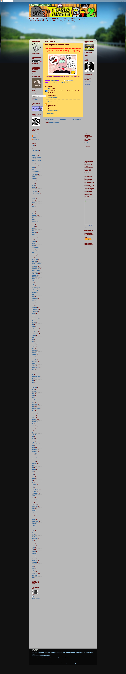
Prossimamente (35, 460)
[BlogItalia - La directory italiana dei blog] (36, 599)
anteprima (34, 187)
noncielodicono (34, 404)
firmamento (34, 322)
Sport (33, 527)
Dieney (33, 280)
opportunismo (34, 427)
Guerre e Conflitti (35, 343)
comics (33, 239)
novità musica (34, 414)
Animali (33, 183)
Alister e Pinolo (35, 174)
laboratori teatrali (35, 371)
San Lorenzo (34, 491)
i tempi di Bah (34, 350)
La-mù (33, 369)
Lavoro (33, 373)
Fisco (33, 324)
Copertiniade (34, 254)
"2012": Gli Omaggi (35, 150)
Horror (33, 348)
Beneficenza (34, 210)
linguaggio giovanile (36, 376)
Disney (33, 286)
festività (33, 313)
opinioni (33, 425)
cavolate (33, 226)
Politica (33, 447)
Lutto (33, 380)
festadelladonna (35, 311)
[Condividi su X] (70, 80)
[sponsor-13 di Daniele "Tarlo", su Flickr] (34, 73)
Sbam (33, 502)
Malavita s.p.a (34, 384)
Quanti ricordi (34, 463)
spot (32, 529)
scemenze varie (59, 82)
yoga (33, 577)
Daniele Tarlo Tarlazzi (88, 81)
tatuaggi (33, 547)
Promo (33, 455)
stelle (33, 540)
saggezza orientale (35, 486)
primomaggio (34, 453)
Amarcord (34, 178)
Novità (33, 412)
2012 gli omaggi (35, 155)
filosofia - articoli (35, 318)
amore (33, 182)
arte (32, 189)
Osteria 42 (34, 434)
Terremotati (34, 553)
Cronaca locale (35, 259)
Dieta (33, 282)
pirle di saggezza (35, 443)
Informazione (34, 359)
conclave (33, 245)
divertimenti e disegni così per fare (36, 288)
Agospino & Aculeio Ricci (36, 171)
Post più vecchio (76, 119)
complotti (33, 243)
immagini (33, 356)
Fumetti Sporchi (35, 331)
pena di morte (34, 440)
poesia (33, 445)
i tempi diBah (34, 352)
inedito (33, 358)
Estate (33, 304)
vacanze (33, 568)
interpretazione (35, 361)
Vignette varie (65, 82)
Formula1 (33, 326)
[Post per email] (64, 80)
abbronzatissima (35, 165)
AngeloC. (50, 88)
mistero (33, 395)
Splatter (33, 525)
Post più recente (49, 119)
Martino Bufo (34, 387)
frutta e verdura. (35, 328)
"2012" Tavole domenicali (36, 147)
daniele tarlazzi (51, 102)
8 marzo (33, 164)
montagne (34, 399)
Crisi (32, 257)
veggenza (34, 570)
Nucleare (33, 415)
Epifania (33, 300)
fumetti (33, 330)
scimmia (33, 510)
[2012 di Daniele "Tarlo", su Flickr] (86, 142)
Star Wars (34, 536)
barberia (33, 206)
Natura (33, 402)
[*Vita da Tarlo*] (37, 111)
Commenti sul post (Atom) (54, 122)
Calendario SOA (35, 221)
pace (33, 436)
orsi (32, 430)
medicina (33, 389)
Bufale (33, 213)
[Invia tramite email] (67, 80)
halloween (34, 345)
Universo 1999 (34, 562)
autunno (33, 202)
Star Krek (33, 532)
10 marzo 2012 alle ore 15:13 (53, 97)
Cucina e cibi (34, 261)
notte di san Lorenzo (36, 408)
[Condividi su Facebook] (71, 80)
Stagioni (33, 530)
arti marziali (34, 195)
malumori (33, 386)
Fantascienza (34, 307)
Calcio (33, 219)
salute (33, 488)
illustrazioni (34, 354)
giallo (33, 339)
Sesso (33, 516)
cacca (33, 217)
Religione (33, 478)
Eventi (33, 305)
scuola (33, 512)
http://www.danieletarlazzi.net (63, 657)
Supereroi (33, 545)
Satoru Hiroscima (35, 501)
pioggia (33, 442)
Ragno (33, 471)
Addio (33, 169)
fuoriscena (34, 335)
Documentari (34, 292)
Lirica (33, 378)
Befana (33, 208)
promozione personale (36, 456)
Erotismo (33, 302)
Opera (33, 423)
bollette (33, 211)
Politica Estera (34, 449)
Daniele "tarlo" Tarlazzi (36, 136)
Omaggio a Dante (35, 421)
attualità (33, 198)
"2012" (33, 145)
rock (32, 482)
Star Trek (33, 534)
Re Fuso (33, 476)
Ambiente (33, 180)
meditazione (34, 391)
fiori (32, 320)
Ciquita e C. (34, 232)
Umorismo (33, 558)
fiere (33, 315)
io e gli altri (34, 365)
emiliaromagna (35, 298)
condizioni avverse (35, 247)
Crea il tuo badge (87, 84)
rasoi (33, 474)
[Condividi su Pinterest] (72, 80)
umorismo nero (34, 560)
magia (33, 382)
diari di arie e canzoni (36, 270)
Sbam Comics (34, 504)
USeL (33, 566)
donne (33, 294)
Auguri (33, 200)
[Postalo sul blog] (68, 80)
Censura (33, 228)
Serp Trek (33, 514)
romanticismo (34, 484)
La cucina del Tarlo (35, 367)
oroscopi (33, 429)
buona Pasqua (34, 215)
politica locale (34, 451)
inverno (33, 363)
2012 (33, 152)
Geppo (33, 337)
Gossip (33, 341)
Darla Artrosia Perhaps (36, 263)
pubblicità (34, 461)
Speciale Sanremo (35, 521)
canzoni (33, 224)
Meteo (33, 393)
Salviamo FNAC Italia (36, 489)
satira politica (34, 499)
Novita (33, 410)
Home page (63, 119)
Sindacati (33, 519)
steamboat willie (35, 538)
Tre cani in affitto (35, 555)
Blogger (75, 663)
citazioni (33, 234)
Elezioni (33, 296)
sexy (32, 517)
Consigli (33, 249)
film (32, 317)
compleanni (34, 241)
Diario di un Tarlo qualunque (35, 276)
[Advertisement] (37, 625)
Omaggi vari (34, 419)
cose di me (34, 256)
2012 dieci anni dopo (36, 154)
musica (33, 401)
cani (32, 223)
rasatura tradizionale (36, 473)
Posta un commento (50, 113)
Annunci (33, 185)
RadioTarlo (34, 469)
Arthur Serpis (34, 191)
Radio (33, 467)
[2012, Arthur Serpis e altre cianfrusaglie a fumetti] (89, 224)
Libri (33, 374)
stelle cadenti (34, 542)
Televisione (34, 551)
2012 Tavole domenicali (36, 160)
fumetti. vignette (35, 333)
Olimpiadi (33, 417)
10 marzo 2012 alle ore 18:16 (53, 110)
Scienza (33, 508)
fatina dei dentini (35, 309)
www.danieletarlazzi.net (45, 655)
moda (33, 397)
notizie (33, 406)
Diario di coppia (52, 82)
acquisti (33, 167)
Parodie (33, 438)
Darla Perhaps (34, 266)
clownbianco (34, 238)
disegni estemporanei (36, 284)
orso (32, 432)
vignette (33, 571)
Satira (33, 497)
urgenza (33, 564)
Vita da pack (34, 575)
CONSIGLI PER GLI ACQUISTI (35, 251)
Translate (36, 99)
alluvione (33, 176)
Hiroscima (33, 346)
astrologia (34, 196)
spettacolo (34, 523)
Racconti (33, 465)
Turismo (33, 557)
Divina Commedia (35, 290)
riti (32, 480)
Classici (33, 236)
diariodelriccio (34, 278)
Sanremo (33, 495)
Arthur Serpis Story (35, 193)
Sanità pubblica (35, 493)
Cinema (33, 230)
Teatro (33, 549)
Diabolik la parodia (35, 268)
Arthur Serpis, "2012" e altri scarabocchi (47, 652)
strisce (33, 543)
